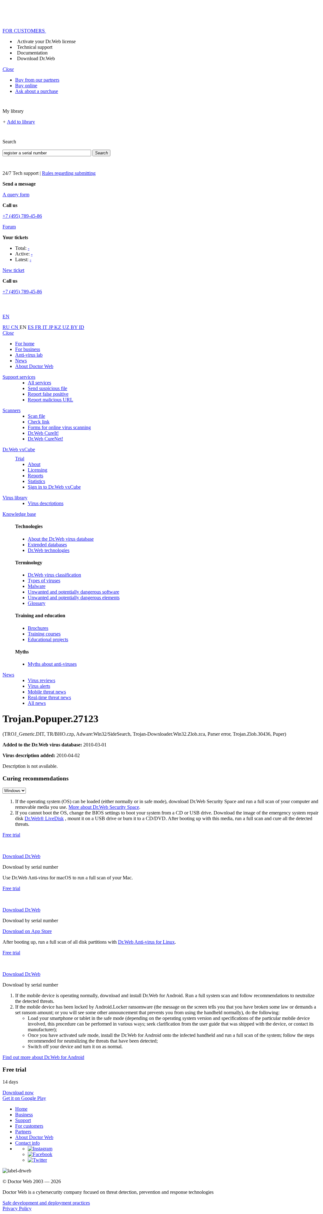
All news (37, 703)
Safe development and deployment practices (46, 1202)
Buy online (26, 85)
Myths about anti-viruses (52, 664)
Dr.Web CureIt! (43, 433)
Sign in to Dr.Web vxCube (54, 487)
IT (46, 327)
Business (24, 1114)
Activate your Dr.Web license (46, 41)
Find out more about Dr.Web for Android (43, 1057)
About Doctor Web (34, 366)
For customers (29, 1126)
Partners (23, 1131)
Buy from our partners (37, 80)
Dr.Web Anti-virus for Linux (146, 942)
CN (15, 327)
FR (39, 327)
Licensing (37, 470)
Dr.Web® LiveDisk (44, 818)
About (34, 464)
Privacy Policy (17, 1208)
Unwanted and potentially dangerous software (73, 592)
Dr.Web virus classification (54, 575)
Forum (9, 226)
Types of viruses (44, 580)
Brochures (38, 628)
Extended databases (47, 544)
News (21, 360)
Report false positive (48, 394)
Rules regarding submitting (69, 173)
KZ (58, 327)
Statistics (36, 481)
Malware (36, 586)
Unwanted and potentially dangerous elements (74, 597)
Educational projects (48, 639)
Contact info (27, 1143)
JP (51, 327)
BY (75, 327)
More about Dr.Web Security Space (103, 807)
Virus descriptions (45, 503)
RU (7, 327)
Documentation (32, 52)
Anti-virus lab (29, 355)
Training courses (44, 633)
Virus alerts (39, 686)
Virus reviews (41, 680)
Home (21, 1109)
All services (39, 382)
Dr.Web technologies (48, 550)
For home (24, 343)
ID (81, 327)
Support (23, 1120)
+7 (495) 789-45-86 (22, 216)
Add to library (21, 121)
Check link (39, 421)
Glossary (36, 603)
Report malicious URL (50, 399)
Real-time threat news (49, 697)
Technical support (34, 47)
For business (27, 349)
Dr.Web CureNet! (45, 438)
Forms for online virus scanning (59, 427)
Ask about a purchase (36, 91)
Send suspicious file (47, 388)
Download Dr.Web (36, 58)
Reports (35, 475)
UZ (66, 327)
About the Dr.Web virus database (61, 539)
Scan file (36, 416)
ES (31, 327)
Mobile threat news (47, 691)
